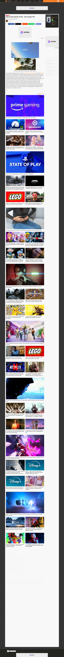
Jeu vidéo (7, 15)
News (9, 15)
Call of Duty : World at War (29, 73)
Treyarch (42, 73)
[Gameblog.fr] (8, 1)
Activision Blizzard (54, 23)
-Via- (7, 89)
